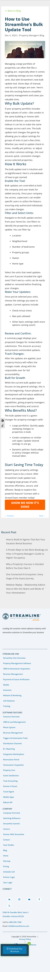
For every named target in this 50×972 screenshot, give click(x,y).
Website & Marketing (12, 695)
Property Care (9, 770)
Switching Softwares (11, 818)
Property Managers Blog (31, 35)
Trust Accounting (10, 781)
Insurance (7, 690)
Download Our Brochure (15, 950)
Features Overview (11, 716)
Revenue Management (13, 674)
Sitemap (6, 861)
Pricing (6, 866)
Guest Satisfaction (11, 775)
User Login (7, 882)
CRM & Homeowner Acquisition (16, 668)
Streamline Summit (11, 823)
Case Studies (8, 845)
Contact (6, 839)
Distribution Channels (12, 743)
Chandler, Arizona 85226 (13, 916)
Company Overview (11, 813)
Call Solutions (9, 701)
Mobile (6, 685)
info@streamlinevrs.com (18, 926)
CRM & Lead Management (14, 722)
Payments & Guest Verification (16, 679)
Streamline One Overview (14, 658)
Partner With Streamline (13, 834)
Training (6, 706)
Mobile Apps (8, 797)
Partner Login (9, 877)
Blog (5, 850)
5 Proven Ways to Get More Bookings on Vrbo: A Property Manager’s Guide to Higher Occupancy (27, 553)
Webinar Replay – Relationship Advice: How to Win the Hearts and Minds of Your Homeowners (25, 588)
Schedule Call (9, 872)
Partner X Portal (10, 786)
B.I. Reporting (9, 749)
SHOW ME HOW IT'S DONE (25, 505)
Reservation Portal (11, 759)
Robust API (7, 802)
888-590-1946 (15, 922)
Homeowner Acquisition (13, 765)
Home (5, 855)
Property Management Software (17, 663)
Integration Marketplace (13, 754)
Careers (6, 829)
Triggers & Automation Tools (15, 738)
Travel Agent (8, 791)
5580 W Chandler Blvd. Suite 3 (16, 912)
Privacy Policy (25, 939)
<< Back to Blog (13, 10)
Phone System (9, 727)
